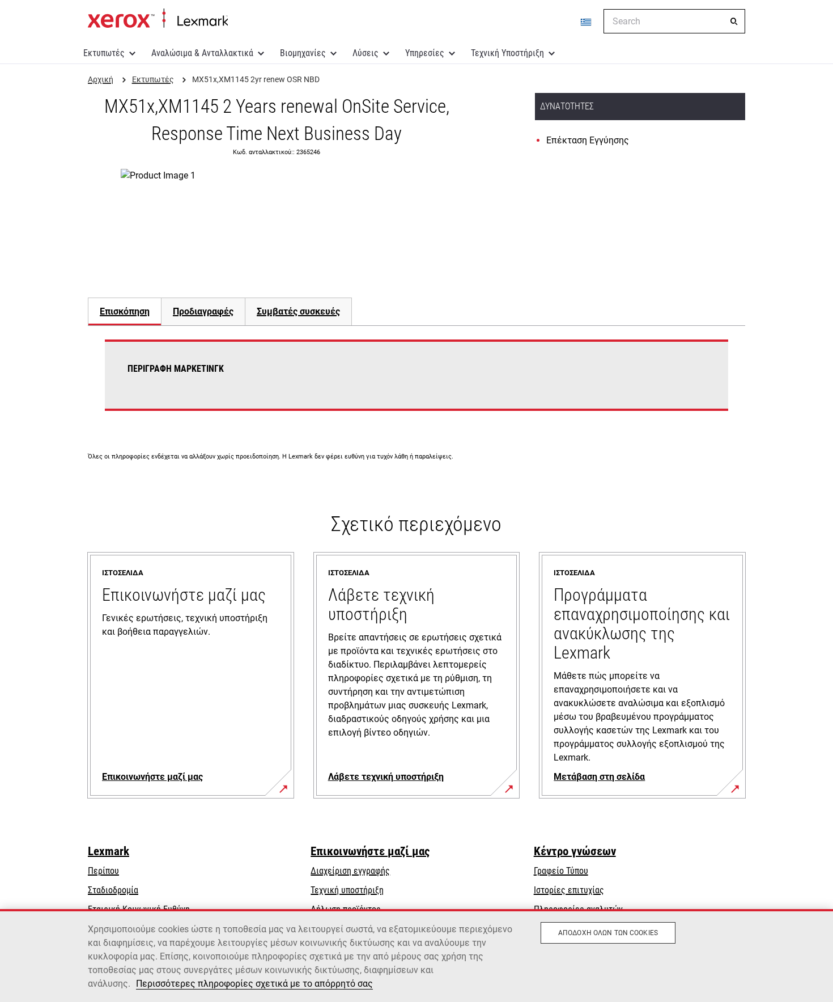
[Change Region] (586, 21)
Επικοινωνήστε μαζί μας (370, 851)
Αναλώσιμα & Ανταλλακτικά (202, 53)
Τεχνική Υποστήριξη (507, 53)
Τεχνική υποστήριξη (347, 890)
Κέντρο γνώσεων (575, 851)
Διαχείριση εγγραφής (350, 870)
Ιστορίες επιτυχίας (569, 890)
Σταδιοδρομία (113, 890)
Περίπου (103, 870)
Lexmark (108, 851)
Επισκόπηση (125, 311)
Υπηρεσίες (424, 53)
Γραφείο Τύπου (561, 870)
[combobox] (674, 21)
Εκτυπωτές (104, 53)
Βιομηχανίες (303, 53)
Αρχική (158, 18)
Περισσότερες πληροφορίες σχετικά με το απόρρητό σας (254, 983)
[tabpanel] (416, 382)
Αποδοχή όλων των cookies (608, 933)
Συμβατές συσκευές (298, 311)
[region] (416, 955)
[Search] (733, 21)
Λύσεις (365, 53)
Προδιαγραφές (203, 311)
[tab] (124, 311)
